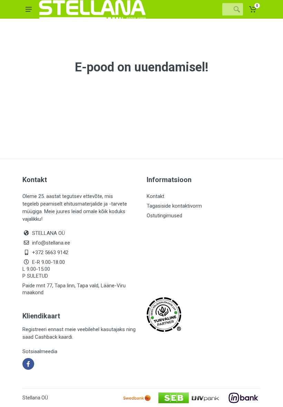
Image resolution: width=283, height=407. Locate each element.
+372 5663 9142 (50, 252)
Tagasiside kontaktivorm (174, 206)
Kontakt (155, 196)
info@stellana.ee (51, 243)
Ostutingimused (164, 215)
